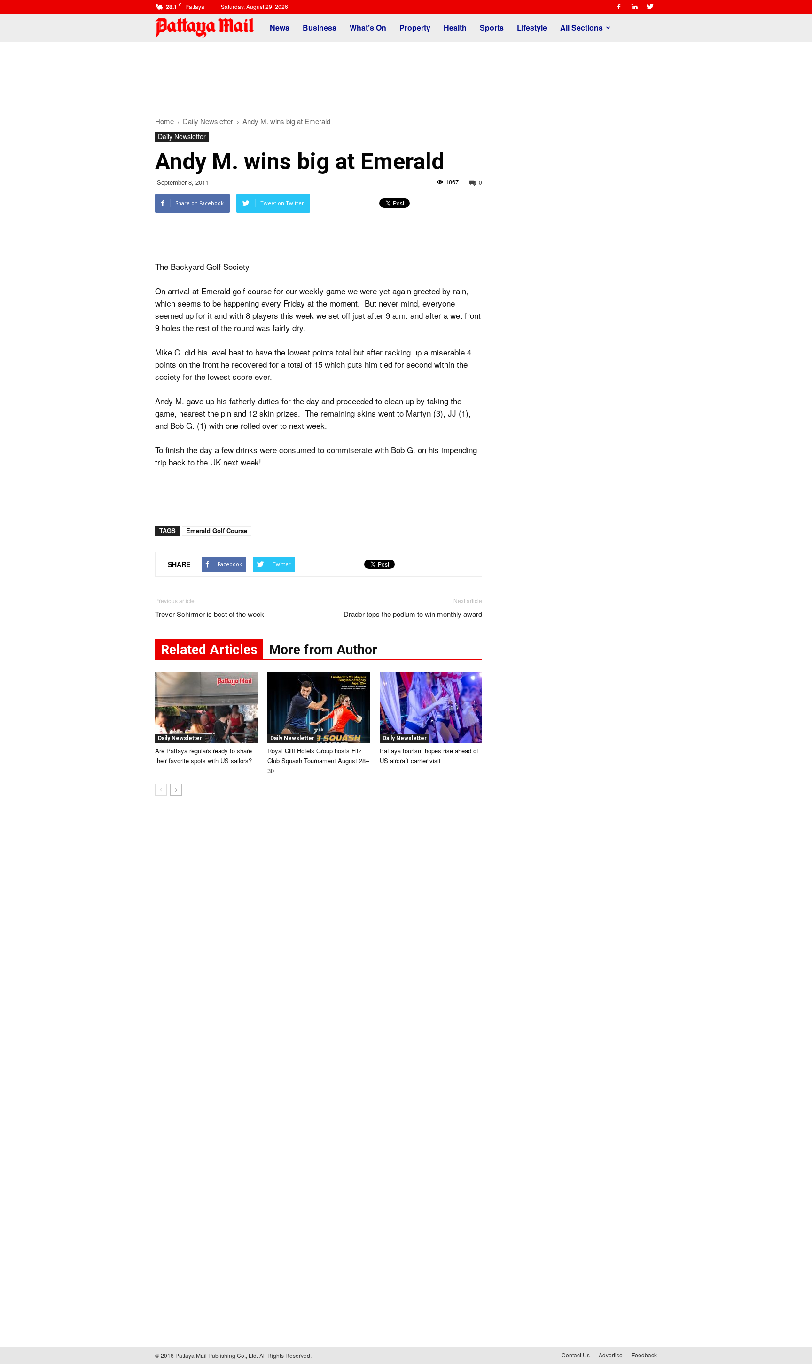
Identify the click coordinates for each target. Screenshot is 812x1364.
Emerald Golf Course (216, 530)
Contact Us (576, 1355)
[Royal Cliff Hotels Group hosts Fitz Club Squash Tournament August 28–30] (318, 707)
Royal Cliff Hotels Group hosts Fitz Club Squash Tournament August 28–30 (318, 760)
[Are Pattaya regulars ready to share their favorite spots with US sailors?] (206, 707)
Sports (492, 27)
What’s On (368, 27)
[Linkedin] (634, 6)
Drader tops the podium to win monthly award (413, 614)
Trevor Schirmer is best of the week (209, 614)
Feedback (644, 1355)
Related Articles (209, 649)
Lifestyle (532, 27)
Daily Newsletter (182, 136)
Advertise (611, 1355)
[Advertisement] (406, 74)
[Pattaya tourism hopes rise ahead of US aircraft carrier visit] (431, 707)
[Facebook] (619, 6)
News (279, 27)
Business (319, 27)
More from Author (323, 649)
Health (455, 27)
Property (414, 27)
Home (164, 121)
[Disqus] (318, 945)
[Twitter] (650, 6)
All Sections (581, 27)
